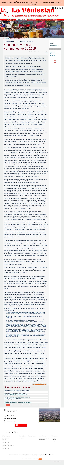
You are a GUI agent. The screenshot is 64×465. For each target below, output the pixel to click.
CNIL (30, 454)
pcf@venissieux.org (11, 418)
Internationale (42, 436)
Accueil (51, 43)
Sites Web (52, 52)
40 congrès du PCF (5, 448)
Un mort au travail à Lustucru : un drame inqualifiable (15, 395)
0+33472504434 (10, 415)
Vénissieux (54, 436)
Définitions (52, 55)
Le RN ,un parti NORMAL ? (9, 401)
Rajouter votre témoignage (39, 384)
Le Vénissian (54, 439)
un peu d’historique (11, 421)
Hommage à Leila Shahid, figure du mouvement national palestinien (18, 402)
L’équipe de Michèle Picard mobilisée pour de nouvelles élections (17, 390)
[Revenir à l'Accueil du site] (4, 38)
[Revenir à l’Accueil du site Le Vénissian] (3, 10)
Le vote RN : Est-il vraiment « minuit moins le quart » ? (15, 391)
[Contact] (57, 8)
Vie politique (7, 38)
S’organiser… (6, 436)
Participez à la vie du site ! (57, 461)
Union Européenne (42, 439)
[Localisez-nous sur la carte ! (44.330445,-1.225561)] (55, 61)
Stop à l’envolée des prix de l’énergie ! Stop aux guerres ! (15, 394)
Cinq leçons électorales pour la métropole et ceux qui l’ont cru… (17, 397)
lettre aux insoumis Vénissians (10, 399)
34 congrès (4, 439)
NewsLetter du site (54, 53)
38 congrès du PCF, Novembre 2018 (8, 445)
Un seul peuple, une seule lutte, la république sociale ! (15, 393)
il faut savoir (40, 454)
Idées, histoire (32, 436)
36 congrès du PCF (5, 442)
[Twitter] (55, 8)
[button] (50, 8)
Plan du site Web (12, 432)
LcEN (33, 454)
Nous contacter (22, 425)
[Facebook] (52, 8)
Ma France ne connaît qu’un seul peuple (12, 398)
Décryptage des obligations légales (48, 454)
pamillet (46, 52)
